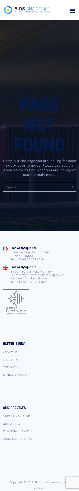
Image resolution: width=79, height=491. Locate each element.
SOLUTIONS (11, 360)
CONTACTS (10, 367)
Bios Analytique (44, 482)
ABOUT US (10, 352)
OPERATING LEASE (16, 416)
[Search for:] (39, 187)
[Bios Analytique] (27, 10)
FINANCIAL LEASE (16, 431)
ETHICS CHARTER (15, 374)
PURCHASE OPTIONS (18, 439)
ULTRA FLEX (11, 424)
